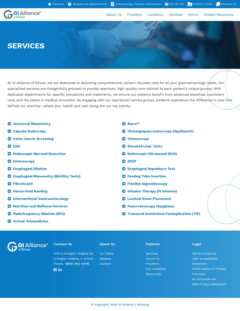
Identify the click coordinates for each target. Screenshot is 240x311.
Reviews (58, 3)
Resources (153, 274)
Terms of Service (204, 253)
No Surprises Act (204, 279)
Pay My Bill (176, 3)
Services (175, 14)
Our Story (107, 253)
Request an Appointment (90, 3)
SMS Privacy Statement (209, 284)
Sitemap (143, 304)
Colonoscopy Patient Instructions (138, 3)
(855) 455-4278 (77, 263)
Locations (155, 14)
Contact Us (228, 3)
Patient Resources (218, 14)
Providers (134, 14)
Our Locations (156, 269)
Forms (193, 14)
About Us (114, 14)
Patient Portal (202, 3)
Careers (105, 263)
